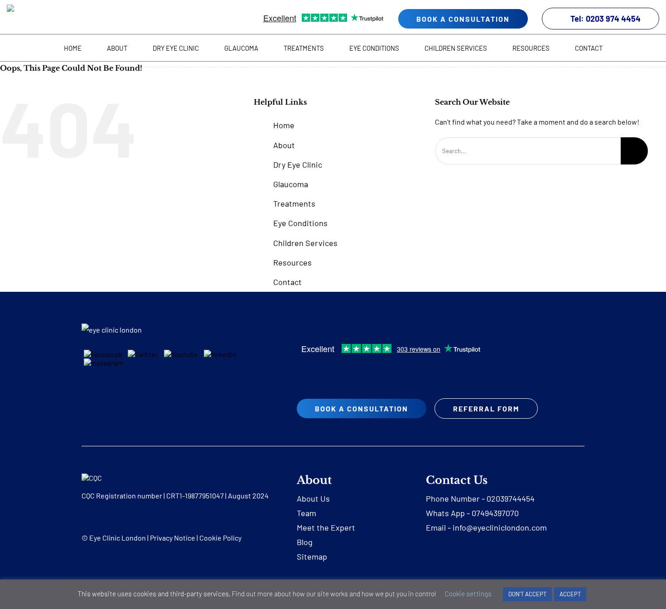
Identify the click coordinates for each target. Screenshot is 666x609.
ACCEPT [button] (570, 594)
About (284, 145)
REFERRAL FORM (486, 408)
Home (283, 125)
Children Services (305, 243)
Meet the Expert (326, 527)
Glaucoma (290, 184)
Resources (292, 262)
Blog (305, 542)
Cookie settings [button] (468, 594)
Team (306, 513)
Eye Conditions (300, 223)
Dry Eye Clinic (297, 164)
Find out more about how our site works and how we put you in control (334, 594)
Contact (287, 282)
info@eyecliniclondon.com (500, 527)
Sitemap (312, 556)
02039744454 (511, 498)
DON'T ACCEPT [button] (527, 594)
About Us (313, 498)
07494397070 (495, 513)
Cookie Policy (220, 537)
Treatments (294, 203)
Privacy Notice (172, 537)
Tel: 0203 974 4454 (605, 19)
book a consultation (463, 18)
